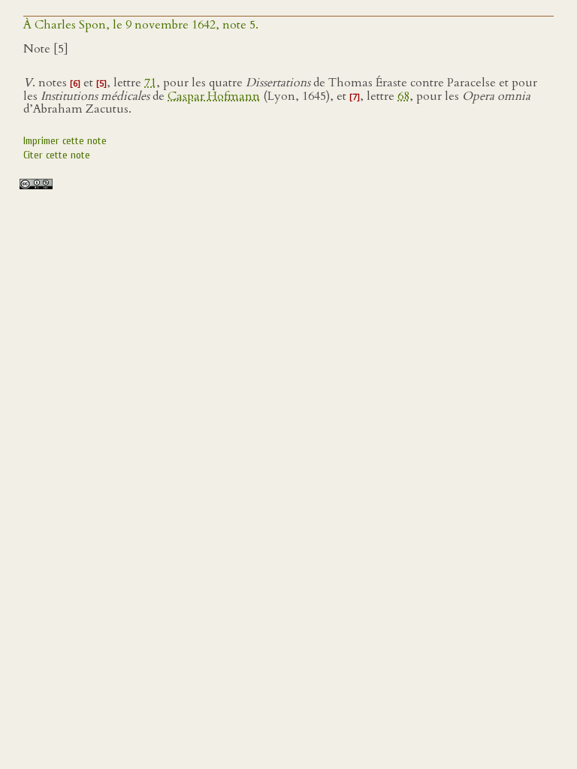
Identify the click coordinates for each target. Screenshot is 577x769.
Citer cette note (56, 155)
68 (403, 96)
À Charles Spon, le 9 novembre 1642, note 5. (140, 25)
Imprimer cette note (65, 140)
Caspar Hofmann (214, 96)
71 (150, 82)
